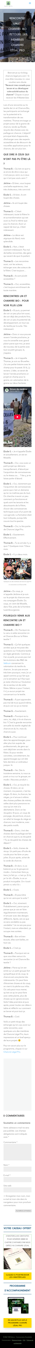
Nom (6, 1165)
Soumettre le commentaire (23, 1211)
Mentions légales (16, 1340)
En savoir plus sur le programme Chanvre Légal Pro (17, 1323)
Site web (7, 1185)
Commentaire (10, 1142)
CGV (24, 1340)
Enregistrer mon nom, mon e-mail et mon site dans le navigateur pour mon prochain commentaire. (17, 1200)
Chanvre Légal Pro (12, 1052)
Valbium (7, 663)
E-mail (7, 1175)
